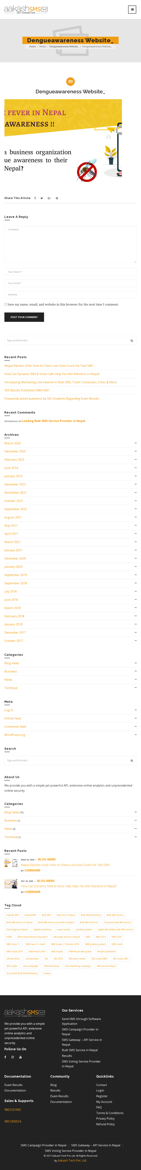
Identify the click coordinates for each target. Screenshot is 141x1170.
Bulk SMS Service (115, 915)
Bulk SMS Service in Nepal (19, 922)
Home (32, 46)
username (32, 870)
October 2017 (13, 641)
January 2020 (13, 567)
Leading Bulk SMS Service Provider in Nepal (53, 421)
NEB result (117, 944)
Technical (10, 688)
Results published (106, 951)
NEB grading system (95, 944)
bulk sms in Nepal (66, 915)
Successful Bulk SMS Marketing (21, 973)
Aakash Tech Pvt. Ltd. (72, 1160)
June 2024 (11, 468)
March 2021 (12, 542)
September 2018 (15, 583)
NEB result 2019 (14, 951)
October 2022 (13, 501)
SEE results (11, 966)
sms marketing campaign (78, 966)
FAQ (99, 1107)
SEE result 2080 (99, 958)
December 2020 (15, 558)
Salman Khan (13, 958)
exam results (63, 929)
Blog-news (11, 663)
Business (10, 671)
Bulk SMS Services (89, 922)
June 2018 (11, 600)
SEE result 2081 (120, 958)
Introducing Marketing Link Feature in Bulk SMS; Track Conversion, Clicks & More (60, 382)
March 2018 (12, 608)
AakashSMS (30, 915)
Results (67, 1056)
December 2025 (15, 451)
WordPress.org (14, 735)
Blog (53, 1085)
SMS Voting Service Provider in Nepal (70, 1151)
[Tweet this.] (42, 198)
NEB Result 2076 (37, 951)
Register (102, 1096)
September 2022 (15, 509)
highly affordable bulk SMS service (115, 929)
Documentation (15, 1090)
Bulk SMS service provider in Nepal (56, 922)
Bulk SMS (46, 915)
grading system (84, 929)
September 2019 (15, 575)
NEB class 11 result (35, 944)
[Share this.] (35, 198)
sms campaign (30, 966)
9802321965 (12, 1110)
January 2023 (13, 476)
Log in (8, 710)
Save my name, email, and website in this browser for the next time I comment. (63, 304)
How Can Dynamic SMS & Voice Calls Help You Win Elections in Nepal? (52, 374)
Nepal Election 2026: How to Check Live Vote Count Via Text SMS (48, 366)
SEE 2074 (58, 958)
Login (100, 1090)
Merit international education (33, 936)
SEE (46, 958)
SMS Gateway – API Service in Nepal (95, 1145)
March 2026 (12, 443)
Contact (101, 1085)
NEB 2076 (117, 936)
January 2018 (13, 624)
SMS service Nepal (106, 966)
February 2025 (14, 460)
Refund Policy (105, 1124)
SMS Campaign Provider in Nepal (43, 1145)
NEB (88, 936)
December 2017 (15, 632)
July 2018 (10, 591)
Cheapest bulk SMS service (117, 922)
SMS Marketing (51, 966)
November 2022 (15, 493)
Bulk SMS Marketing (91, 915)
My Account (104, 1102)
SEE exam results (77, 958)
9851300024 (12, 1121)
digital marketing (42, 929)
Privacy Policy (105, 1118)
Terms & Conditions (110, 1113)
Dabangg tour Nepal (17, 929)
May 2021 (11, 526)
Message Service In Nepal (67, 936)
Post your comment (24, 317)
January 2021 (13, 550)
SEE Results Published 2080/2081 (27, 390)
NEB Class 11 (13, 944)
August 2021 (13, 517)
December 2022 (15, 484)
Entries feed (12, 718)
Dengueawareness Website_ (64, 46)
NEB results (57, 951)
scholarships (32, 958)
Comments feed (15, 727)
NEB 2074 (101, 936)
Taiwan (47, 973)
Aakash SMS (12, 915)
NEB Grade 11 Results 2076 (65, 944)
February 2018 (14, 616)
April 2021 (11, 534)
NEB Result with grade (80, 951)
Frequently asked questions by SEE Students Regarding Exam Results (51, 398)
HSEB (9, 936)
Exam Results (13, 1085)
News (8, 680)
